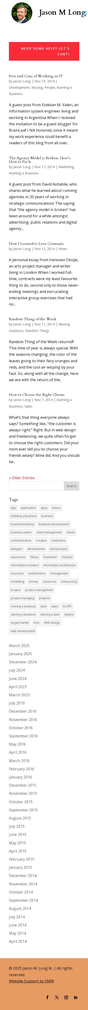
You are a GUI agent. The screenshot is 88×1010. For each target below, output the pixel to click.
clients (70, 532)
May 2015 (17, 842)
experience (18, 557)
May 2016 (17, 744)
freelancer (50, 557)
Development (19, 87)
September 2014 (23, 900)
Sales (28, 406)
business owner (21, 532)
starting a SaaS (50, 614)
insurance (17, 573)
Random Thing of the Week (32, 319)
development (36, 549)
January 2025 (20, 653)
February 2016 (21, 768)
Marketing (66, 167)
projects (44, 598)
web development (23, 631)
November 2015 (23, 793)
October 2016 (21, 727)
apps (44, 508)
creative (41, 540)
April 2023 (18, 686)
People (49, 87)
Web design (52, 623)
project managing (22, 598)
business (47, 516)
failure (34, 557)
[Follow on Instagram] (66, 997)
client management (49, 532)
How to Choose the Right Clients (37, 394)
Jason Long (22, 81)
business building (22, 524)
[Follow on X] (57, 997)
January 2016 (20, 777)
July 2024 (17, 670)
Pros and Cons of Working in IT (36, 76)
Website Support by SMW (31, 981)
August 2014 (20, 908)
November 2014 (23, 884)
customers (58, 540)
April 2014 (18, 941)
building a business (23, 516)
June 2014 (17, 925)
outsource (49, 582)
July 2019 (17, 703)
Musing (36, 87)
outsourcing (69, 582)
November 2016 (23, 719)
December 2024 (22, 662)
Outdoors (16, 330)
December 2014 (22, 875)
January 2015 (20, 867)
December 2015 (22, 785)
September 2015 (23, 810)
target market (20, 623)
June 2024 (17, 678)
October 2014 (21, 892)
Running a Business (23, 173)
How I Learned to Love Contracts (36, 243)
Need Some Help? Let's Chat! (45, 51)
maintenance (37, 573)
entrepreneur (59, 549)
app (13, 508)
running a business (23, 606)
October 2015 (21, 801)
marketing (17, 582)
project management (39, 590)
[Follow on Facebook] (47, 997)
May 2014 (17, 933)
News (62, 248)
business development (54, 524)
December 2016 (22, 711)
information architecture (59, 565)
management (59, 573)
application (28, 508)
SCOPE (67, 606)
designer (17, 549)
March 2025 (19, 645)
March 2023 (19, 694)
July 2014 (17, 916)
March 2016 (19, 760)
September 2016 (23, 736)
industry (67, 557)
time (36, 623)
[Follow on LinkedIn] (75, 997)
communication (21, 540)
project (15, 590)
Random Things (37, 330)
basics (56, 508)
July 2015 (17, 826)
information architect (25, 565)
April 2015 (18, 851)
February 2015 (21, 859)
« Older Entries (22, 477)
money (33, 582)
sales (54, 606)
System (69, 614)
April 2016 (18, 752)
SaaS (43, 606)
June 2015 (17, 834)
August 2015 (20, 818)
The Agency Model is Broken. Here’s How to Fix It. (40, 159)
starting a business (23, 614)
